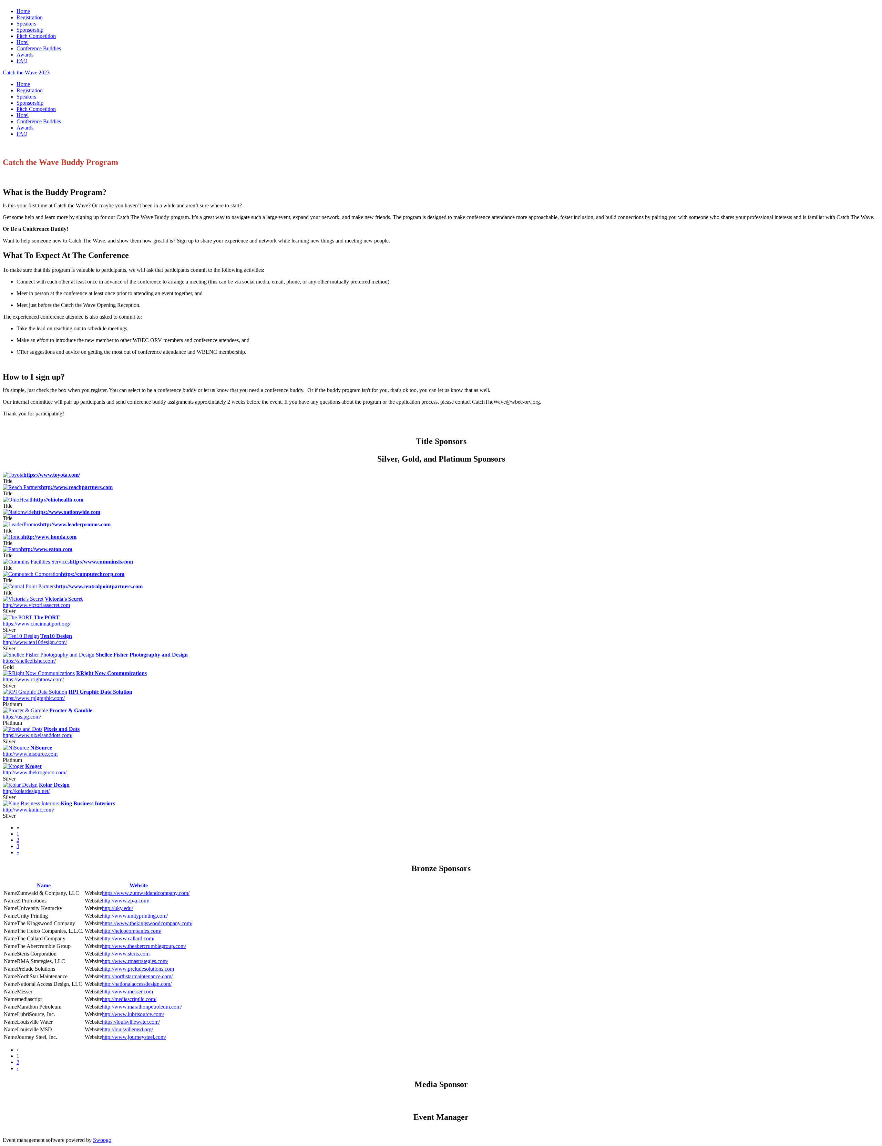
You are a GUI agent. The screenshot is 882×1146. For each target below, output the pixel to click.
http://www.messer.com (127, 991)
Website (139, 885)
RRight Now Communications (111, 673)
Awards (25, 55)
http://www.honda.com (49, 537)
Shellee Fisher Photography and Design (142, 655)
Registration (30, 17)
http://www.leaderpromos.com (75, 524)
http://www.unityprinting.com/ (135, 916)
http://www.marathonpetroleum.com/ (142, 1007)
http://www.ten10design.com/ (35, 642)
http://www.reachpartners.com (77, 487)
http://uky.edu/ (117, 908)
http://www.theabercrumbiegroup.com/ (144, 946)
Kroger (33, 766)
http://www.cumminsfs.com (101, 562)
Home (23, 11)
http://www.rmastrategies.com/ (135, 961)
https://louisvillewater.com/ (131, 1022)
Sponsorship (30, 30)
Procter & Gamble (70, 710)
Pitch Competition (36, 36)
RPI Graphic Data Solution (100, 692)
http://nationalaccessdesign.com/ (137, 984)
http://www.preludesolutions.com (138, 969)
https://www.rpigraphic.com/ (34, 698)
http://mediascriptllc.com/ (129, 999)
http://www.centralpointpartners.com (99, 586)
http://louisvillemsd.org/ (127, 1029)
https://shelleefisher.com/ (29, 661)
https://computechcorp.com (92, 574)
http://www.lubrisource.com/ (133, 1014)
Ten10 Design (56, 636)
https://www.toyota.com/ (51, 475)
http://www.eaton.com (46, 549)
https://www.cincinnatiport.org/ (36, 624)
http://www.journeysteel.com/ (134, 1037)
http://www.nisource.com (30, 754)
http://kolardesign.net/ (26, 791)
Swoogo (102, 1140)
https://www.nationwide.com (67, 512)
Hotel (23, 42)
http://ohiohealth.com (58, 500)
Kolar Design (54, 785)
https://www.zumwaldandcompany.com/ (145, 893)
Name (44, 885)
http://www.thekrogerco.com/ (34, 772)
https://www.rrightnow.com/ (33, 679)
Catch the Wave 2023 (26, 72)
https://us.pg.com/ (22, 717)
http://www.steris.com (126, 954)
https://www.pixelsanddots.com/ (37, 735)
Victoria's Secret (64, 599)
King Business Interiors (88, 803)
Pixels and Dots (62, 729)
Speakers (26, 24)
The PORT (47, 617)
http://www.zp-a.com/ (125, 901)
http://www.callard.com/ (128, 938)
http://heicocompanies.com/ (131, 931)
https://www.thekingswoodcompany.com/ (147, 923)
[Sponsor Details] (23, 599)
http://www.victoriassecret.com (36, 605)
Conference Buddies (39, 48)
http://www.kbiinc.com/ (28, 810)
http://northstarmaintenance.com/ (137, 976)
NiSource (41, 748)
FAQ (22, 61)
